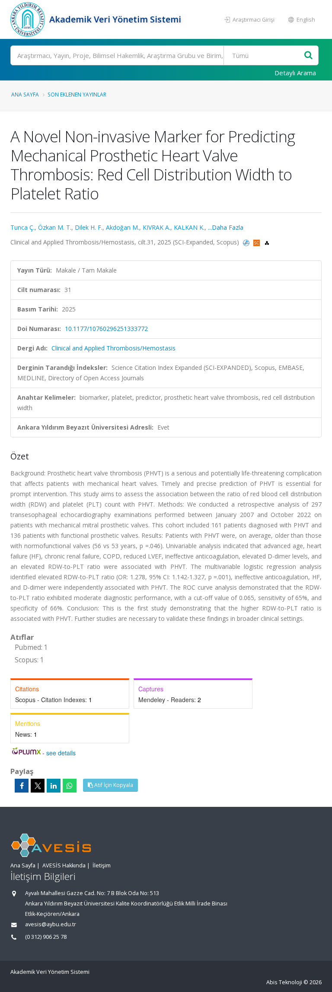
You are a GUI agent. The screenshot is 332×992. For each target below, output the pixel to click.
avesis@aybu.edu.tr (50, 924)
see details (61, 752)
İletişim (102, 865)
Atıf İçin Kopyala (113, 785)
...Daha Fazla (225, 227)
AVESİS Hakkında (64, 865)
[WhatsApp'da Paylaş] (70, 786)
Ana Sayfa (25, 94)
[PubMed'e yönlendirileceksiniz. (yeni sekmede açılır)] (247, 242)
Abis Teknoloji (284, 982)
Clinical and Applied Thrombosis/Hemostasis (113, 348)
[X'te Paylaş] (38, 786)
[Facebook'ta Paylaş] (22, 786)
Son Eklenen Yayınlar (77, 94)
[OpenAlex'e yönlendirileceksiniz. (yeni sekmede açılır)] (267, 242)
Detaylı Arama (295, 72)
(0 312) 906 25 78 (46, 937)
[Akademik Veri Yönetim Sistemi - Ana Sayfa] (28, 19)
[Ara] (308, 55)
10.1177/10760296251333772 (106, 328)
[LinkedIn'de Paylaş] (54, 786)
